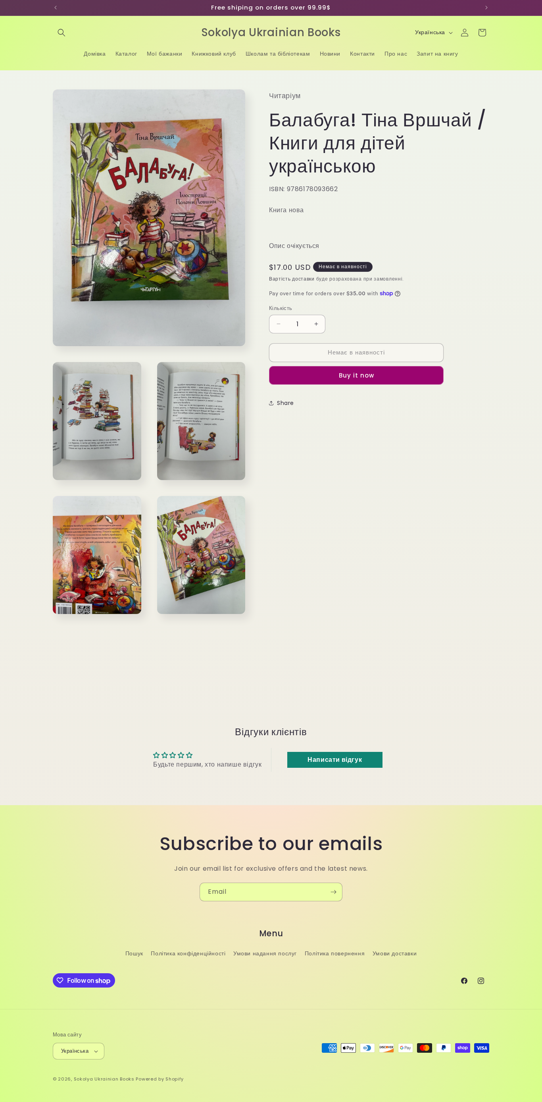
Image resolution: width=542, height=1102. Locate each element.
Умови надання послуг (265, 953)
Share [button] (285, 403)
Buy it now (356, 375)
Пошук (134, 953)
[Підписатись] (333, 892)
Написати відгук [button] (335, 759)
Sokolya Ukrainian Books (104, 1079)
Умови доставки (395, 953)
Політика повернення (335, 953)
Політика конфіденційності (188, 953)
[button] (61, 32)
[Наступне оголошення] (486, 7)
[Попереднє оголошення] (55, 7)
